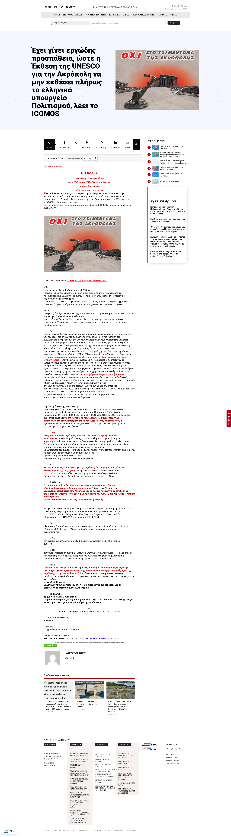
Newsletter (229, 418)
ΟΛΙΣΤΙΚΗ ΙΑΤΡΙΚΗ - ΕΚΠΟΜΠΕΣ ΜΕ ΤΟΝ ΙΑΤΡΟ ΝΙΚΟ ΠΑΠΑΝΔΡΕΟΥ (125, 776)
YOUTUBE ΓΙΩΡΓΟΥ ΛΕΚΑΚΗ (77, 766)
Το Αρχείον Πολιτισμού (173, 763)
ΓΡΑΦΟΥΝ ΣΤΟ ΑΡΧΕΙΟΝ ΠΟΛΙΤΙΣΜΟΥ (103, 781)
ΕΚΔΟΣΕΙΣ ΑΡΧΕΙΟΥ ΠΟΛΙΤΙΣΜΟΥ (102, 760)
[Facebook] (167, 749)
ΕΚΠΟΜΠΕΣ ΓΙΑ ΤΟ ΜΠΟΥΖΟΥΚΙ (125, 762)
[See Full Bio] (77, 658)
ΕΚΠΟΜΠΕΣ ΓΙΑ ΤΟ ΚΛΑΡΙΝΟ (125, 768)
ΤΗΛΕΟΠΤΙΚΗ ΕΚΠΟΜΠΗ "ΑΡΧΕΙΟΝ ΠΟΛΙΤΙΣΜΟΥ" (78, 788)
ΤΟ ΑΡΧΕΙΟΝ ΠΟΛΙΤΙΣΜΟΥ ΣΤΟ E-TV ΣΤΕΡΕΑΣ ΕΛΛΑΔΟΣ (79, 781)
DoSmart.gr (72, 830)
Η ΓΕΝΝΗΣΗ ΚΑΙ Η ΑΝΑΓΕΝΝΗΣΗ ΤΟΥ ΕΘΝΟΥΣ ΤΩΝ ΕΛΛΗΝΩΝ (79, 795)
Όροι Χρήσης (170, 754)
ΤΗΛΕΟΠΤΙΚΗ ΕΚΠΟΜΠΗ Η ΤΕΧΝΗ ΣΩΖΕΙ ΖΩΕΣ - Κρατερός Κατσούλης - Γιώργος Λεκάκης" (79, 804)
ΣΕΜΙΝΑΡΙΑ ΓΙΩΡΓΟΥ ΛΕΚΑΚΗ (102, 765)
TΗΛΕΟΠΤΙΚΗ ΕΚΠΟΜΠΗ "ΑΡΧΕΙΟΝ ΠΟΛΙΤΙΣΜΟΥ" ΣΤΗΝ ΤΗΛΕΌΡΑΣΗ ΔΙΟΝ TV (79, 773)
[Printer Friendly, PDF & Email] (50, 646)
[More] (136, 144)
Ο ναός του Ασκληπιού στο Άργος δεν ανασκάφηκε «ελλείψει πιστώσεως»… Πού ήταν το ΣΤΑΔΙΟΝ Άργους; (167, 229)
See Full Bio (70, 658)
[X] (176, 749)
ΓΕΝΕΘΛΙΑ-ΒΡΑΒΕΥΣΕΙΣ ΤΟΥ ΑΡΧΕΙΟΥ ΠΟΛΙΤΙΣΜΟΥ (105, 770)
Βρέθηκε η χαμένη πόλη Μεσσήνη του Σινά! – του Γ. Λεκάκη (167, 220)
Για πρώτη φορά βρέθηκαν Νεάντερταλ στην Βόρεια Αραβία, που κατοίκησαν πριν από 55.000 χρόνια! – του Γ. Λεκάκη (167, 210)
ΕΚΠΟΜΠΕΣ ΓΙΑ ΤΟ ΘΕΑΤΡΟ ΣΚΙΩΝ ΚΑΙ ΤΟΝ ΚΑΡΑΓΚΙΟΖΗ (126, 791)
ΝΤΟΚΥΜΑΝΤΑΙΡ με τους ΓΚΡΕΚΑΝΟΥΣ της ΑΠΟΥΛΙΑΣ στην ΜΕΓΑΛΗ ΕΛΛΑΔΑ (80, 813)
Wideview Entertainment (94, 830)
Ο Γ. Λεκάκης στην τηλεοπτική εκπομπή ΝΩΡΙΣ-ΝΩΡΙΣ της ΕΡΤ (79, 754)
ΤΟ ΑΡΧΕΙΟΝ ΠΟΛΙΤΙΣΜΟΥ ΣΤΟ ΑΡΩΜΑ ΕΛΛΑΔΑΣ (79, 760)
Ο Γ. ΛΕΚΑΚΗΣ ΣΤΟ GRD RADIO (126, 784)
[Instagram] (171, 749)
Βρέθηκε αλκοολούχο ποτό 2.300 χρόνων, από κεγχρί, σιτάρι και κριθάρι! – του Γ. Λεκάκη (165, 253)
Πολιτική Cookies (172, 757)
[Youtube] (180, 749)
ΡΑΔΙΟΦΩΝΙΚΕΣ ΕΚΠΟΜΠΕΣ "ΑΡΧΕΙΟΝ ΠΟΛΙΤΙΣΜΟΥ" (126, 755)
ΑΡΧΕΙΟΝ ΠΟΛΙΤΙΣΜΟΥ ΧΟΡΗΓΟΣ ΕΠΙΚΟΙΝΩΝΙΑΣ (104, 775)
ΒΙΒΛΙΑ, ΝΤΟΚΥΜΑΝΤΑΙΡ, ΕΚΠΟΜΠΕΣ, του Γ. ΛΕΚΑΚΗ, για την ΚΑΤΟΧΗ (105, 788)
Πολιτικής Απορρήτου (172, 760)
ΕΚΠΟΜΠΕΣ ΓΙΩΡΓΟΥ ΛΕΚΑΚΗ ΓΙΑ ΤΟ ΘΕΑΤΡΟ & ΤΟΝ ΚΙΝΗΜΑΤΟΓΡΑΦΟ (79, 821)
